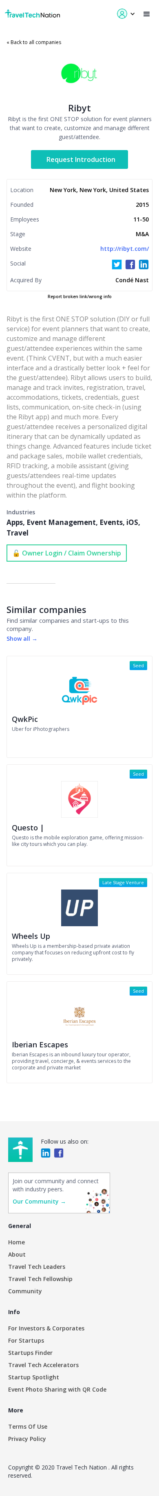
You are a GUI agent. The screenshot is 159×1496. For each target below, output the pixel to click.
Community (25, 1291)
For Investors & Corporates (46, 1328)
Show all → (22, 638)
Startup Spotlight (33, 1377)
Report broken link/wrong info (80, 296)
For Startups (26, 1340)
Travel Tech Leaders (36, 1266)
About (17, 1254)
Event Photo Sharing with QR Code (57, 1389)
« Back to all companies (34, 42)
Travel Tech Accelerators (43, 1365)
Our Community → (39, 1201)
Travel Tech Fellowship (40, 1279)
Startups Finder (30, 1353)
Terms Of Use (27, 1426)
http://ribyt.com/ (124, 248)
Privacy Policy (27, 1439)
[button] (147, 14)
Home (16, 1242)
